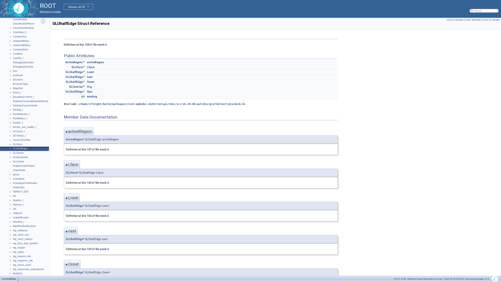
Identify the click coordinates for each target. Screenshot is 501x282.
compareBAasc (21, 41)
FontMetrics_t (20, 118)
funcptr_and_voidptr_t (24, 127)
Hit (14, 196)
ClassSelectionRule (23, 28)
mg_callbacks (20, 230)
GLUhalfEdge (20, 148)
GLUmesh (18, 153)
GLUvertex (18, 161)
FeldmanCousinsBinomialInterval (30, 101)
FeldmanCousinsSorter (25, 105)
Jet (14, 209)
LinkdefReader (21, 217)
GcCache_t (19, 131)
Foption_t (18, 122)
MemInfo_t (18, 222)
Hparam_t (18, 204)
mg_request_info (22, 256)
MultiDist (17, 273)
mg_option (18, 252)
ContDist (17, 53)
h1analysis (18, 178)
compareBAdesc (22, 45)
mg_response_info (23, 260)
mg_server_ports (22, 265)
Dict (15, 71)
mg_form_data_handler (25, 243)
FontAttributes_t (21, 114)
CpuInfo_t (18, 58)
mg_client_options (22, 239)
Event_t (17, 92)
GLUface (17, 144)
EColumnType (20, 84)
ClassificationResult (23, 23)
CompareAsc (20, 36)
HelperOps (18, 187)
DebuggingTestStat (23, 66)
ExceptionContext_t (23, 97)
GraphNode (19, 170)
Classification (20, 19)
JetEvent (17, 213)
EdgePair (18, 88)
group (16, 174)
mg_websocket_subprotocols (28, 269)
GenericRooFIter (22, 140)
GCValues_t (19, 135)
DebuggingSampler (23, 62)
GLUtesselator (20, 157)
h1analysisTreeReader (25, 183)
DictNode (18, 75)
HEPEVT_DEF (20, 191)
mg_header (19, 247)
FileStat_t (18, 109)
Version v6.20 (76, 6)
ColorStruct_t (20, 32)
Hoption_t (18, 200)
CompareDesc (20, 49)
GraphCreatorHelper (24, 165)
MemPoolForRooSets (24, 226)
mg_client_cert (21, 234)
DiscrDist (18, 79)
